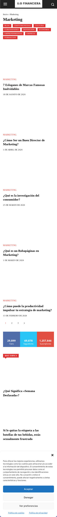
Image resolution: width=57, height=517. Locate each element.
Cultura (39, 26)
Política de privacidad (38, 513)
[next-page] (24, 323)
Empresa (31, 33)
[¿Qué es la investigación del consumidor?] (28, 170)
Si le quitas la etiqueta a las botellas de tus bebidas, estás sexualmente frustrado (21, 435)
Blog (7, 26)
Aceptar (28, 489)
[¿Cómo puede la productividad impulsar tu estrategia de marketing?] (28, 281)
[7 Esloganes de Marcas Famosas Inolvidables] (28, 60)
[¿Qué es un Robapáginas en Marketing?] (28, 225)
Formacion (10, 37)
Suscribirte (45, 333)
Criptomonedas (22, 26)
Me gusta (11, 333)
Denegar (28, 497)
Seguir (28, 333)
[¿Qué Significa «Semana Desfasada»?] (28, 377)
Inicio (5, 14)
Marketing (10, 79)
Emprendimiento (13, 33)
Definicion (29, 29)
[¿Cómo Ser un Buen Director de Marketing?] (28, 115)
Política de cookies (16, 513)
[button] (52, 455)
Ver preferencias (28, 505)
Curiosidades (12, 29)
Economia (44, 29)
